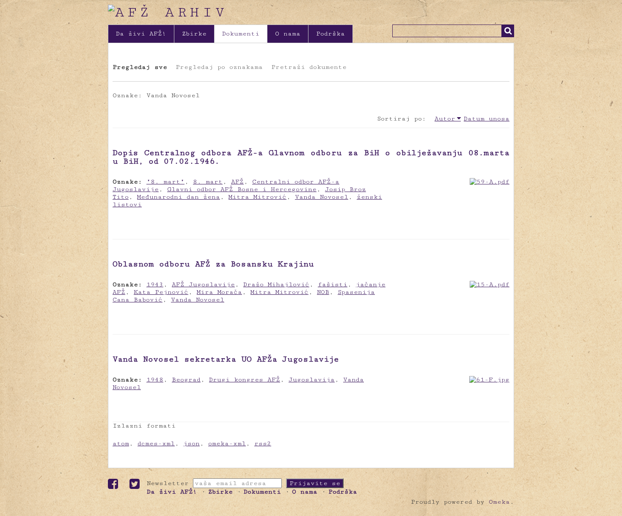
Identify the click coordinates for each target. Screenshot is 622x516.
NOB (323, 292)
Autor (445, 118)
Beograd (186, 379)
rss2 (262, 443)
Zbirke (194, 33)
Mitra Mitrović (257, 196)
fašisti (332, 284)
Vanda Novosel (321, 196)
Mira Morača (219, 292)
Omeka (499, 501)
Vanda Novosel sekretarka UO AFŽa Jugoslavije (226, 359)
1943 (154, 284)
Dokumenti (240, 33)
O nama (287, 33)
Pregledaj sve (140, 67)
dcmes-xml (156, 443)
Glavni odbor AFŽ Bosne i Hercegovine (242, 189)
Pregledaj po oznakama (219, 67)
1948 (154, 379)
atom (121, 443)
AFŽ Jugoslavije (203, 284)
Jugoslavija (312, 379)
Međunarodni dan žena (178, 196)
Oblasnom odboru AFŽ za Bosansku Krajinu (213, 264)
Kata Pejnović (161, 292)
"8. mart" (165, 181)
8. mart (208, 181)
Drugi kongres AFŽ (244, 379)
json (191, 443)
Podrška (330, 33)
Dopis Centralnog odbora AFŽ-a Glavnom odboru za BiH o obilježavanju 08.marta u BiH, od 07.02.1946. (311, 157)
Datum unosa (486, 118)
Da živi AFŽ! (141, 33)
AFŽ (237, 181)
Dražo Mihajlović (276, 284)
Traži (507, 31)
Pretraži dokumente (309, 67)
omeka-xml (227, 443)
